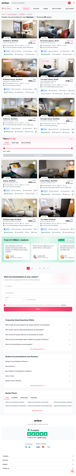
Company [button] (5, 456)
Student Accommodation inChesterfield (38, 402)
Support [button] (5, 464)
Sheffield (22, 14)
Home (3, 14)
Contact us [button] (6, 468)
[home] (5, 3)
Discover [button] (5, 460)
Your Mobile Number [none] (31, 299)
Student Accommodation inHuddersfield (15, 405)
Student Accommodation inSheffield (14, 402)
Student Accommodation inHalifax (63, 405)
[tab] (6, 143)
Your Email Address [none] (9, 292)
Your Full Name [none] (9, 286)
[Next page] (47, 268)
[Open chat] (73, 473)
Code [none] (7, 297)
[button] (41, 3)
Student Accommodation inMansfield (63, 402)
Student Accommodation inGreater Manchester (40, 405)
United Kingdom (12, 14)
